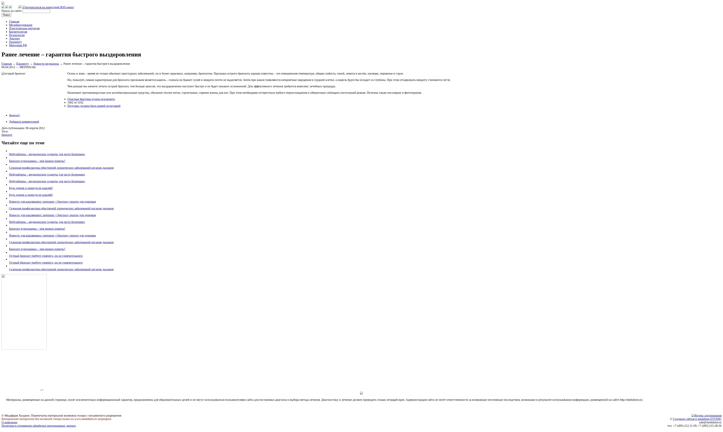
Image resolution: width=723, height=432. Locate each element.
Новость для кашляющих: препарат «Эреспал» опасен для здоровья (52, 201)
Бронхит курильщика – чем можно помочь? (37, 161)
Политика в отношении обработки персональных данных (39, 425)
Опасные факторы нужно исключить (91, 99)
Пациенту (15, 41)
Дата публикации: (14, 128)
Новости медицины (46, 63)
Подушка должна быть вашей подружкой (93, 105)
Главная (14, 21)
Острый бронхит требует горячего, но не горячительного (46, 255)
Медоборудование (20, 25)
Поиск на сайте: (12, 10)
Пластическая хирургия (24, 28)
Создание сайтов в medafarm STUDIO (697, 419)
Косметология (18, 31)
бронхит (14, 115)
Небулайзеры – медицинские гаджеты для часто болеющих (47, 154)
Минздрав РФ (18, 45)
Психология (16, 35)
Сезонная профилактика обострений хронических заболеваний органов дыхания (61, 167)
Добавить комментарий (24, 121)
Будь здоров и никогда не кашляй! (31, 188)
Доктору (14, 38)
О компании (9, 422)
